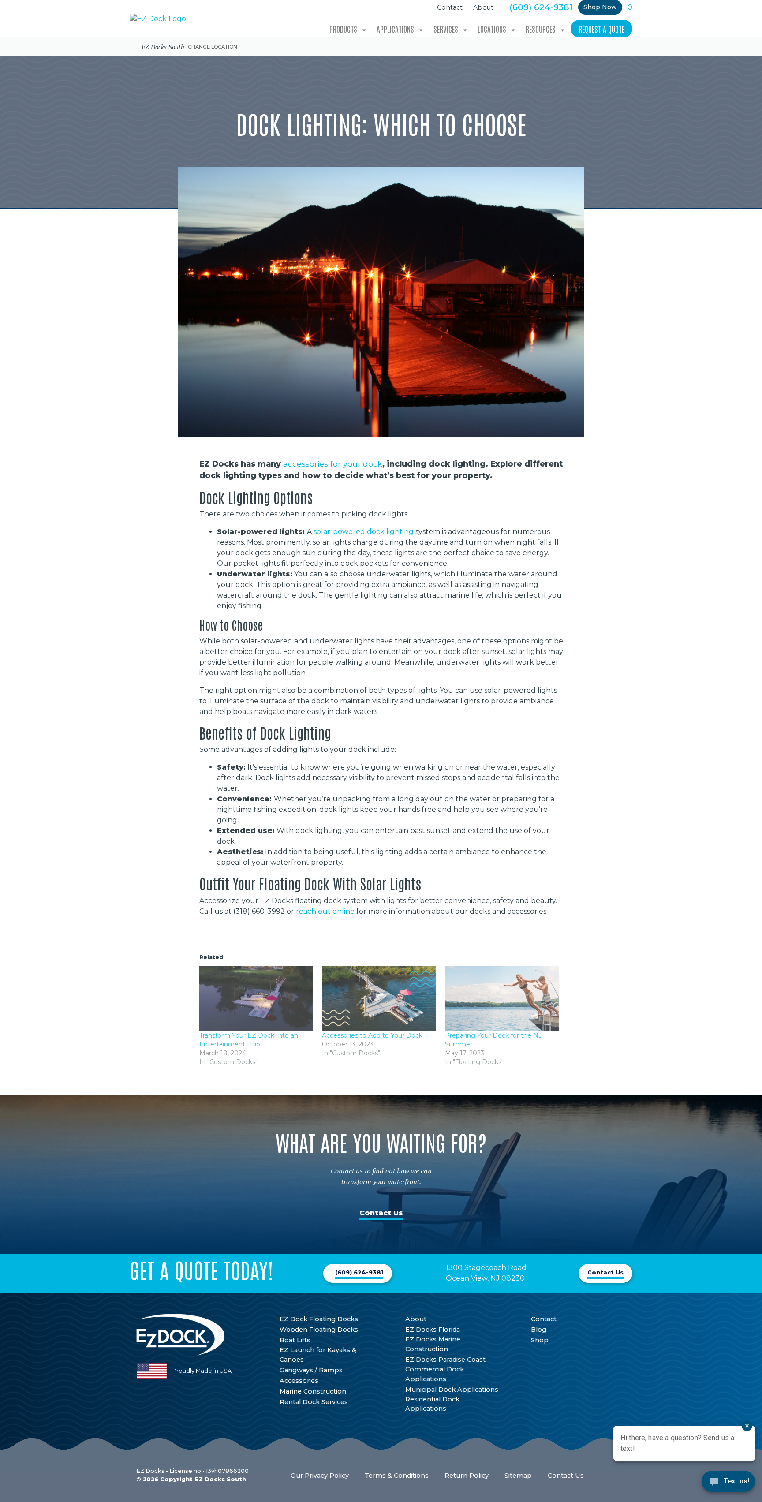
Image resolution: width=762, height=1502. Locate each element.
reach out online (325, 911)
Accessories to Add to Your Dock (372, 1035)
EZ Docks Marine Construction (432, 1344)
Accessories (299, 1381)
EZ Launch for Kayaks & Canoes (318, 1355)
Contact (450, 7)
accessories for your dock (332, 463)
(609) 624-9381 (541, 7)
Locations (492, 29)
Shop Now (600, 7)
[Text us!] (728, 1483)
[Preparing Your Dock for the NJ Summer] (502, 998)
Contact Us (381, 1213)
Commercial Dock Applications (434, 1374)
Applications (395, 29)
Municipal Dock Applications (451, 1390)
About (483, 7)
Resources (541, 29)
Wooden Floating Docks (319, 1330)
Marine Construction (313, 1391)
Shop (540, 1340)
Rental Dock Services (314, 1402)
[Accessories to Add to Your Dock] (379, 998)
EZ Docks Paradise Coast (445, 1360)
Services (445, 29)
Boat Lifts (295, 1340)
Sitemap (518, 1476)
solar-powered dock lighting (364, 531)
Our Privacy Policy (320, 1476)
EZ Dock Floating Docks (319, 1319)
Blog (538, 1330)
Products (343, 29)
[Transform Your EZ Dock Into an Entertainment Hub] (256, 998)
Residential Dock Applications (432, 1404)
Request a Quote (601, 29)
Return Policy (466, 1476)
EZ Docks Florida (432, 1330)
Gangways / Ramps (311, 1370)
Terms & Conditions (397, 1476)
